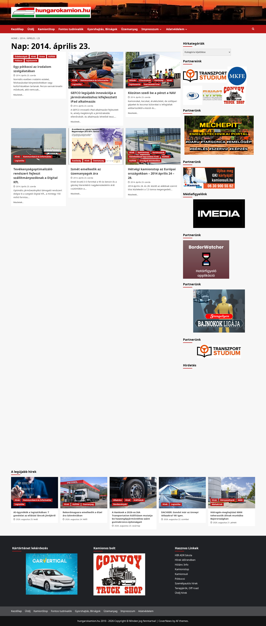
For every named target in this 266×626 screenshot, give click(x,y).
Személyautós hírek (186, 583)
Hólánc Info (181, 564)
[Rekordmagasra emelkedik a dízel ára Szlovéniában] (83, 492)
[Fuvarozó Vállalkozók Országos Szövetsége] (212, 95)
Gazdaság (158, 80)
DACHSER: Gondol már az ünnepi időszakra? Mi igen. (180, 514)
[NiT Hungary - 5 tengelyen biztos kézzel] (219, 310)
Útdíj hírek (181, 592)
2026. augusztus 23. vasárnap (127, 525)
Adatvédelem (175, 29)
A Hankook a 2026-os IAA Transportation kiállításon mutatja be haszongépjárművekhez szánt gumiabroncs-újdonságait (132, 517)
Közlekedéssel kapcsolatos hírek (144, 156)
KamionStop (46, 29)
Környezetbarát (227, 500)
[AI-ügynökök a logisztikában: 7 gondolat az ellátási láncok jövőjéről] (34, 492)
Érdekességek (21, 56)
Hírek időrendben (185, 560)
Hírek (33, 56)
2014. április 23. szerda (26, 75)
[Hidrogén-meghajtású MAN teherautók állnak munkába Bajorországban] (231, 492)
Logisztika (76, 84)
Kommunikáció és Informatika (94, 80)
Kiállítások (138, 500)
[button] (253, 29)
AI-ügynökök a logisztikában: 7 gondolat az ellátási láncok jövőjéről (34, 514)
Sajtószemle (31, 60)
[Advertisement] (206, 417)
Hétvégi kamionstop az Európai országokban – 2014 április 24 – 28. (152, 173)
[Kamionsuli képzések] (209, 177)
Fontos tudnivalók (70, 29)
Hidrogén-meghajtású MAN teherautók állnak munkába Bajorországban (226, 515)
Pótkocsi (18, 60)
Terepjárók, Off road (187, 588)
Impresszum (150, 29)
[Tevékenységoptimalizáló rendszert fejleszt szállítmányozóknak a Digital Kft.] (38, 146)
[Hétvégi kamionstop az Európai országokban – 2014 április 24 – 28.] (153, 146)
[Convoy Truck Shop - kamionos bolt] (234, 95)
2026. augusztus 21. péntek (224, 522)
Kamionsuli (181, 574)
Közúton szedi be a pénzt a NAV (152, 93)
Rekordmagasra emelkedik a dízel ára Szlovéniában (82, 514)
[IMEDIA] (219, 213)
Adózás (132, 80)
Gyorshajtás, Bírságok (102, 29)
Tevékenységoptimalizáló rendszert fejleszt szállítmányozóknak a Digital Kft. (35, 175)
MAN (240, 500)
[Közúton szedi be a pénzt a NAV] (153, 70)
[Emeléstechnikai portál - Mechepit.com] (219, 134)
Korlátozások (158, 152)
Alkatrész (117, 500)
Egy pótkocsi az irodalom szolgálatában (32, 69)
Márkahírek (217, 504)
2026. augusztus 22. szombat (176, 519)
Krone (42, 56)
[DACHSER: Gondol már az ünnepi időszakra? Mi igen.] (182, 492)
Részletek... (18, 95)
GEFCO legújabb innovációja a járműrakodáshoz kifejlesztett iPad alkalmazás (94, 97)
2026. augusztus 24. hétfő (76, 519)
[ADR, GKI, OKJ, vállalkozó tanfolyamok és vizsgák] (205, 75)
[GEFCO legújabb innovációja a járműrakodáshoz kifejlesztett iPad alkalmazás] (95, 70)
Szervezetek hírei (152, 84)
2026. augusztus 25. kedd (27, 519)
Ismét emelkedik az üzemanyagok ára (86, 171)
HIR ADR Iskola (183, 555)
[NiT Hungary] (192, 95)
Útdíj (30, 29)
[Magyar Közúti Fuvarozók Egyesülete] (237, 75)
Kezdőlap (17, 29)
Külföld (51, 56)
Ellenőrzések (145, 80)
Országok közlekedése (150, 160)
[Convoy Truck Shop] (119, 574)
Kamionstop (182, 569)
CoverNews (165, 621)
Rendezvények (120, 504)
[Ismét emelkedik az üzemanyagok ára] (95, 146)
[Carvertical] (51, 573)
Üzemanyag (129, 29)
